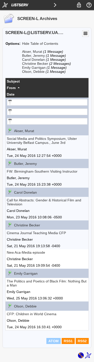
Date (11, 94)
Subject (13, 81)
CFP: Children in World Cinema (31, 314)
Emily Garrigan (34, 68)
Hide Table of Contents (40, 44)
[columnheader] (47, 81)
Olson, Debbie (33, 72)
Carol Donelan (33, 60)
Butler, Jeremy (33, 56)
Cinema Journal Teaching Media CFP (36, 233)
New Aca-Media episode (26, 252)
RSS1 (68, 341)
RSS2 (82, 341)
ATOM (53, 341)
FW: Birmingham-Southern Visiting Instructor (42, 171)
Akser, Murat (32, 52)
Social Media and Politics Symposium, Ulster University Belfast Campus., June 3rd (42, 141)
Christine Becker (35, 64)
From (11, 88)
